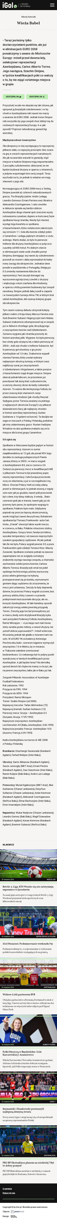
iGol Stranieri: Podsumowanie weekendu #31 (28, 944)
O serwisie (7, 1189)
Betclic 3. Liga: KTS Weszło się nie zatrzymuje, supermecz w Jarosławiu (28, 888)
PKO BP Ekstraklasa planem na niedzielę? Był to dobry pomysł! (28, 1164)
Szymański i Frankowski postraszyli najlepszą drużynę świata (23, 1110)
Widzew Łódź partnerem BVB (19, 994)
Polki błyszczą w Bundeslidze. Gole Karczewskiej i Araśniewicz (22, 1053)
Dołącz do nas (9, 1193)
